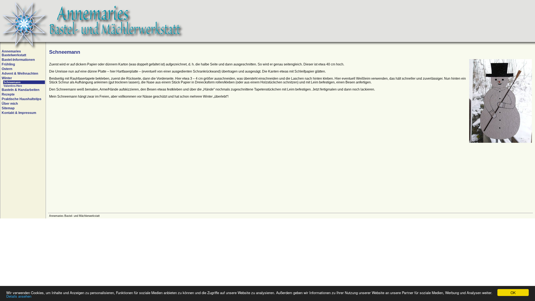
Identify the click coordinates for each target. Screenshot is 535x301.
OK (513, 292)
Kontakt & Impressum (19, 113)
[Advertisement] (174, 180)
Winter (7, 78)
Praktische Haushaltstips (21, 99)
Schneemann (12, 82)
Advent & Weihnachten (20, 73)
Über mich (10, 103)
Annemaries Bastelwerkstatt (14, 53)
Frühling (8, 64)
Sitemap (8, 108)
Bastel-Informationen (18, 59)
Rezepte (8, 94)
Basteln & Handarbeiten (20, 90)
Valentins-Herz (13, 85)
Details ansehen (18, 296)
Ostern (7, 69)
